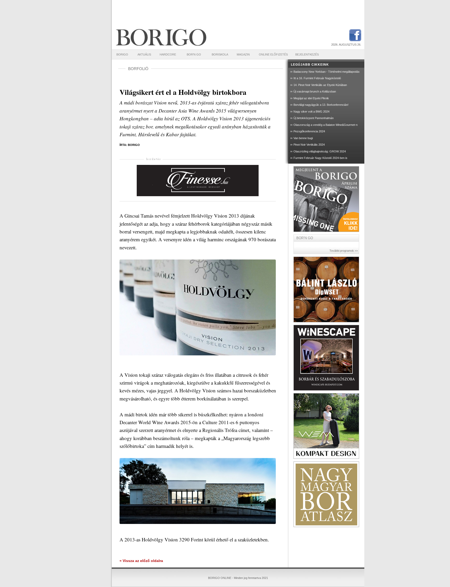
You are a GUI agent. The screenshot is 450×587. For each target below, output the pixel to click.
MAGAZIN (243, 54)
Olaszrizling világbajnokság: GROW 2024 (319, 151)
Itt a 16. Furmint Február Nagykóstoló (317, 78)
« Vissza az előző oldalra (141, 561)
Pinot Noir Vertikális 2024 (309, 144)
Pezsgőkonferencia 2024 (309, 131)
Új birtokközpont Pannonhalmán (313, 118)
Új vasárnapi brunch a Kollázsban (314, 91)
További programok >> (343, 250)
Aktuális (144, 54)
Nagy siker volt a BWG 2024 (311, 111)
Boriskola (220, 54)
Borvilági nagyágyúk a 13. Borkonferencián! (320, 104)
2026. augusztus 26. (346, 44)
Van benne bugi (303, 138)
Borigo (122, 54)
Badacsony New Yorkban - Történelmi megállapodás (326, 71)
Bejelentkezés (307, 54)
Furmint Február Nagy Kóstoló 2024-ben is (320, 157)
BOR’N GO (194, 54)
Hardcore (168, 54)
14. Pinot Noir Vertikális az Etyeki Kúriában (320, 84)
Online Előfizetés (273, 54)
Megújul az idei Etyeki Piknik (311, 98)
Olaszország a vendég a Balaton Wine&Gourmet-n (325, 124)
